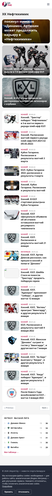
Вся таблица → (11, 452)
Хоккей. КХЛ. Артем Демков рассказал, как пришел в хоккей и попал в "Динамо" (34, 259)
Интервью (25, 252)
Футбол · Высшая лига (16, 418)
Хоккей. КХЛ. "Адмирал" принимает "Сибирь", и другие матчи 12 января (34, 294)
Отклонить (23, 492)
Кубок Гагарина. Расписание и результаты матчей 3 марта (33, 157)
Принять (8, 492)
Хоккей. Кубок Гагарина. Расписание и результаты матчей (33, 187)
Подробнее (7, 486)
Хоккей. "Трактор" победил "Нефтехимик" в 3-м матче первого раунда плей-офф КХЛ (34, 122)
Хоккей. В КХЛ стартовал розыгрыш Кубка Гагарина (33, 202)
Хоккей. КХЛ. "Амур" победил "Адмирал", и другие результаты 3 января (33, 379)
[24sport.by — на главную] (7, 4)
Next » (45, 407)
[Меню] (48, 4)
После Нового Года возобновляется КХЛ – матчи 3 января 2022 (33, 395)
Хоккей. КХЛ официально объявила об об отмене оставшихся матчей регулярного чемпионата (34, 221)
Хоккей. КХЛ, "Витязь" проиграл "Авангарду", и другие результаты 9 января (34, 312)
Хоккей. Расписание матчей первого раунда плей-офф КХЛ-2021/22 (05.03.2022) (34, 139)
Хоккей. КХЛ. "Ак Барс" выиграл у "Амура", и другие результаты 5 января (33, 361)
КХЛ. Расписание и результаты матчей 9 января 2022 (33, 327)
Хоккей (24, 114)
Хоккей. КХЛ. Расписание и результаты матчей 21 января (33, 241)
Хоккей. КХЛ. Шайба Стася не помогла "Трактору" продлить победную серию (33, 277)
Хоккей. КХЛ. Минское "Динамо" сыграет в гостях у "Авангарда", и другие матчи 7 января (34, 344)
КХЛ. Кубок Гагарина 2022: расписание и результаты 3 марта (32, 173)
